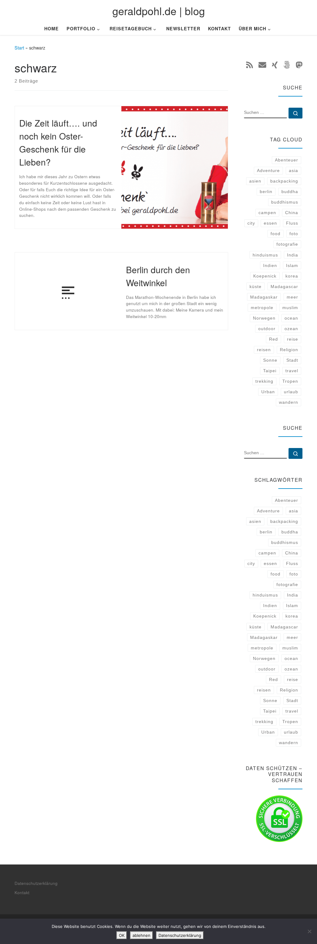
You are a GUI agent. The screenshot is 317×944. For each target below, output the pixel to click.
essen (270, 223)
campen (267, 212)
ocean (291, 318)
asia (293, 170)
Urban (268, 391)
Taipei (269, 370)
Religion (289, 349)
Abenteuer (286, 159)
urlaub (291, 391)
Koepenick (264, 276)
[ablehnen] (309, 931)
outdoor (267, 328)
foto (293, 233)
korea (291, 276)
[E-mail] (262, 64)
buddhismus (284, 202)
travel (291, 370)
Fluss (292, 223)
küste (256, 286)
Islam (292, 265)
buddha (289, 191)
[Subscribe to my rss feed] (249, 64)
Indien (270, 265)
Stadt (292, 360)
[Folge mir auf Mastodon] (299, 64)
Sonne (270, 360)
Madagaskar (264, 297)
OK (121, 935)
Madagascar (284, 286)
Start (19, 48)
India (292, 254)
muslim (290, 307)
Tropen (290, 381)
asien (255, 181)
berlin (266, 191)
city (251, 223)
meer (292, 297)
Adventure (268, 170)
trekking (264, 381)
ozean (291, 328)
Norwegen (264, 318)
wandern (288, 402)
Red (273, 339)
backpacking (284, 181)
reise (292, 339)
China (291, 212)
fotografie (287, 244)
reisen (264, 349)
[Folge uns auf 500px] (286, 64)
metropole (262, 307)
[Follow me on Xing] (275, 64)
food (275, 233)
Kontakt (22, 892)
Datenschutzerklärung (36, 883)
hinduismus (265, 254)
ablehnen (141, 935)
